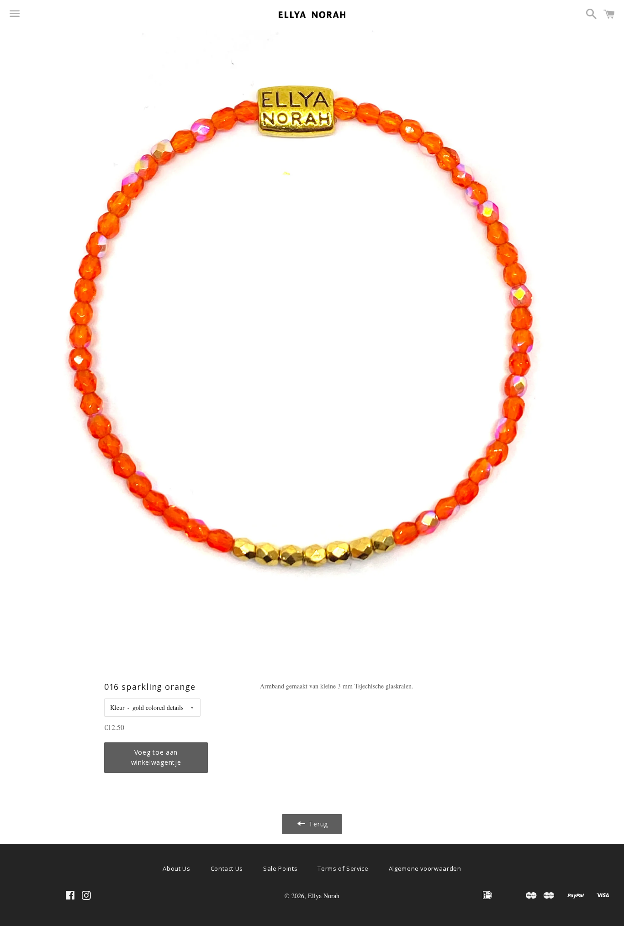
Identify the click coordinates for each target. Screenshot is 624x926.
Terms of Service (342, 868)
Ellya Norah (323, 895)
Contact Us (227, 868)
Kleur (117, 707)
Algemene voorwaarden (425, 868)
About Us (176, 868)
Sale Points (280, 868)
